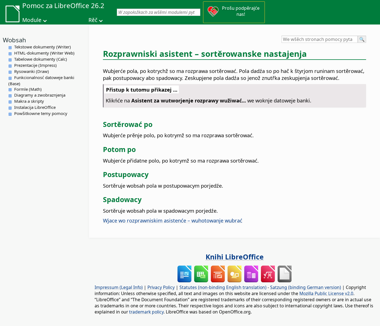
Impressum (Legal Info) (119, 287)
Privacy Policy (161, 287)
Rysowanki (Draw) (31, 71)
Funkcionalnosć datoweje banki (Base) (41, 80)
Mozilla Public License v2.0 (326, 293)
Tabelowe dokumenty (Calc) (40, 59)
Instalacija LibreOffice (35, 107)
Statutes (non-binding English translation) (223, 287)
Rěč (92, 20)
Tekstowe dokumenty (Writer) (42, 47)
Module (31, 20)
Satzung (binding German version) (305, 287)
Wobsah (14, 40)
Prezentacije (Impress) (35, 65)
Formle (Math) (28, 89)
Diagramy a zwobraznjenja (39, 95)
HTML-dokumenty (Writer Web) (44, 53)
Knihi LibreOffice (235, 256)
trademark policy (146, 312)
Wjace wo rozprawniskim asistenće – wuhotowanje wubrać (172, 220)
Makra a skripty (29, 101)
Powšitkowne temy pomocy (40, 113)
